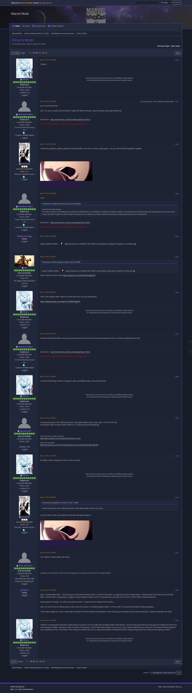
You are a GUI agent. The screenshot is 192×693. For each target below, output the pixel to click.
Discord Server (40, 26)
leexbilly (25, 163)
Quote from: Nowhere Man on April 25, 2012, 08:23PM (62, 204)
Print (178, 53)
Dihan (25, 79)
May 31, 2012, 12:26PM (48, 456)
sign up (49, 3)
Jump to (146, 672)
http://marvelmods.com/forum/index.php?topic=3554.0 (70, 119)
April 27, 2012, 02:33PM (48, 60)
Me (25, 267)
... (32, 53)
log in (41, 3)
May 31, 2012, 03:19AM (48, 376)
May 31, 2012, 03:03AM (48, 292)
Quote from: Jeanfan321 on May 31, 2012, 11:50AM (61, 503)
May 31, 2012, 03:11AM (48, 334)
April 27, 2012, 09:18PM (48, 144)
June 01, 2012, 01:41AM (48, 552)
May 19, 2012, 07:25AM (48, 236)
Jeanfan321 (25, 431)
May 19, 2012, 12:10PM (48, 257)
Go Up (13, 661)
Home (17, 26)
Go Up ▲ (179, 687)
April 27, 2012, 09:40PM (48, 193)
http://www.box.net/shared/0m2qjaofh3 (79, 275)
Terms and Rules (168, 687)
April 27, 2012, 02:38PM (48, 101)
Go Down (15, 53)
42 (43, 53)
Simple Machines (27, 689)
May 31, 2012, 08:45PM (48, 497)
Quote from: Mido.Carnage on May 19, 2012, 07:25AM (62, 262)
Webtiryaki (21, 687)
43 (46, 53)
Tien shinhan (26, 565)
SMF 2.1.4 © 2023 (16, 689)
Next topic (175, 46)
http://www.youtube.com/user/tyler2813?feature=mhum (60, 438)
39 (34, 53)
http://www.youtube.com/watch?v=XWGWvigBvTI (60, 301)
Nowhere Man (25, 114)
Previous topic (163, 46)
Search (27, 26)
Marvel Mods (20, 13)
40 (36, 53)
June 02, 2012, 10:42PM (48, 590)
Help (159, 687)
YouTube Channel (57, 26)
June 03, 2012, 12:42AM (48, 620)
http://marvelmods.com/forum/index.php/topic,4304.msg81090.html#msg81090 (69, 445)
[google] (24, 444)
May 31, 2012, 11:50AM (48, 418)
